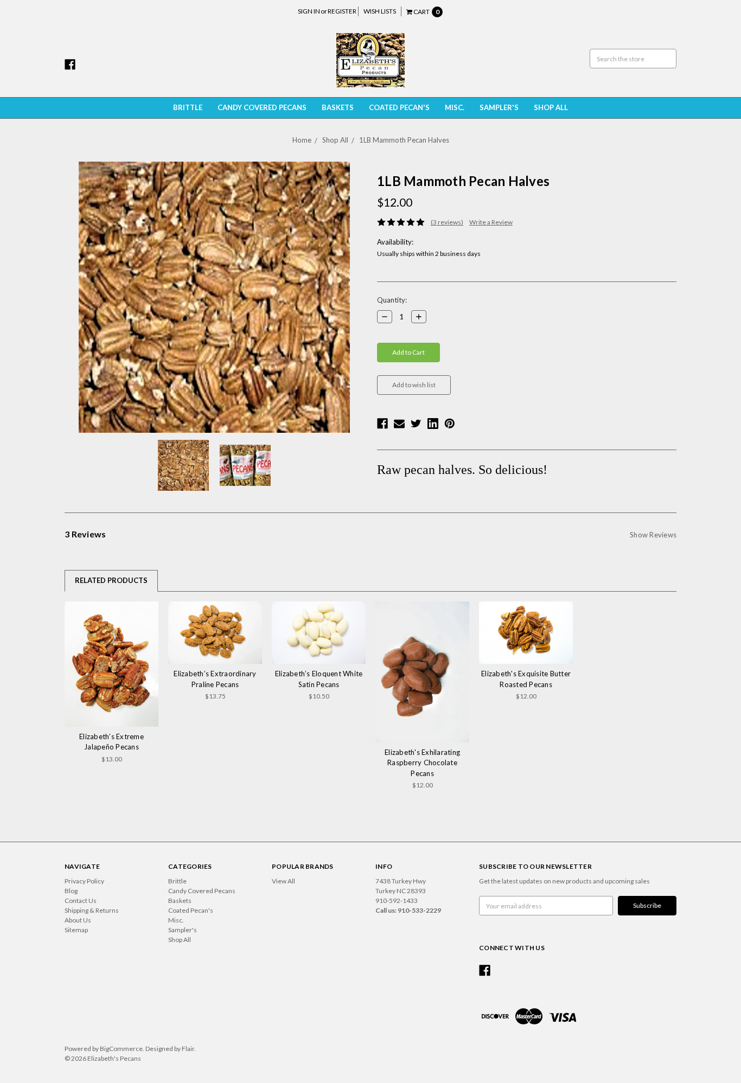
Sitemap (76, 930)
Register (342, 11)
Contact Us (81, 900)
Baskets (338, 107)
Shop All (551, 107)
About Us (78, 920)
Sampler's (499, 107)
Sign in (309, 11)
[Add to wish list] (146, 613)
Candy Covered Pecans (262, 107)
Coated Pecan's (399, 107)
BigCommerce (121, 1048)
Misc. (454, 107)
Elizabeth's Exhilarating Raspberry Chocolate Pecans (422, 763)
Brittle (187, 107)
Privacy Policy (84, 881)
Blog (71, 891)
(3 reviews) (447, 222)
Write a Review (491, 222)
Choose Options (112, 663)
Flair (188, 1048)
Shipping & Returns (92, 910)
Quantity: (392, 300)
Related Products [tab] (111, 580)
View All (283, 881)
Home (301, 140)
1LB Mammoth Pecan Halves (404, 140)
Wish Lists (379, 11)
